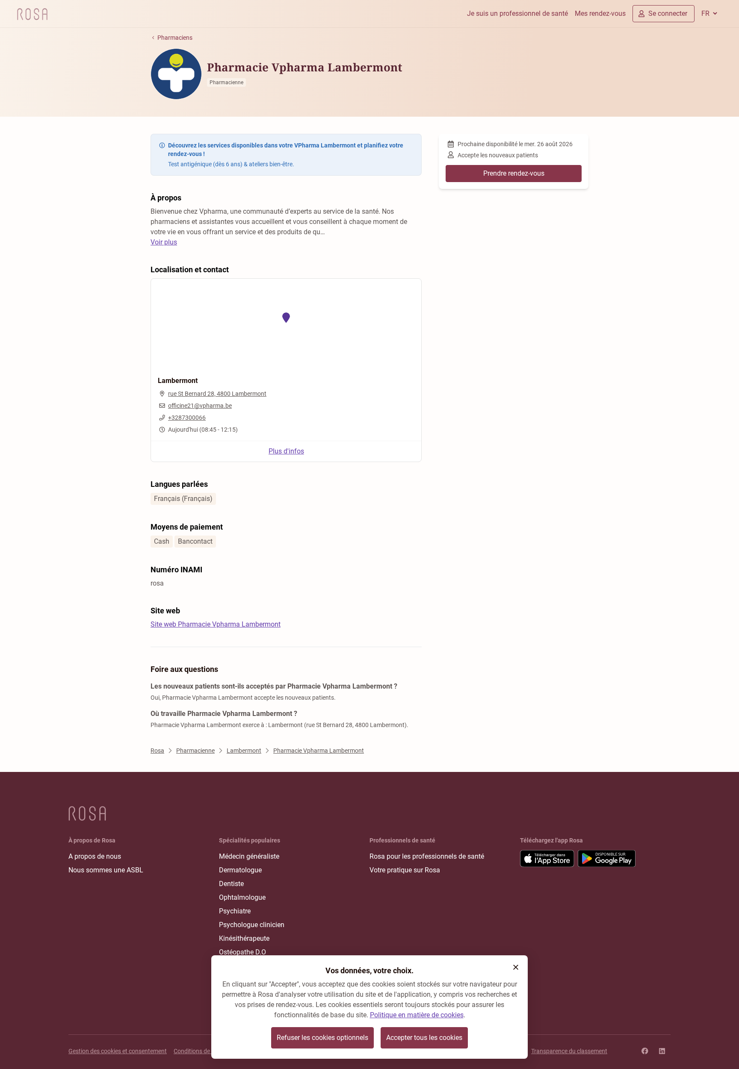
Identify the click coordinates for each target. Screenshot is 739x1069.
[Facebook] (645, 1051)
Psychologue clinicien (251, 925)
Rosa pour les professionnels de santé (427, 856)
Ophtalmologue (242, 897)
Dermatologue (240, 870)
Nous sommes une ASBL (105, 870)
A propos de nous (94, 856)
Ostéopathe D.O (242, 952)
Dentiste (231, 884)
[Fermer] (516, 967)
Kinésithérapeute (244, 938)
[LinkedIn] (662, 1051)
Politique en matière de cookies (417, 1015)
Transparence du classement (569, 1051)
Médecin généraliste (249, 856)
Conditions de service (202, 1051)
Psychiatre (235, 911)
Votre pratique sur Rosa (405, 870)
